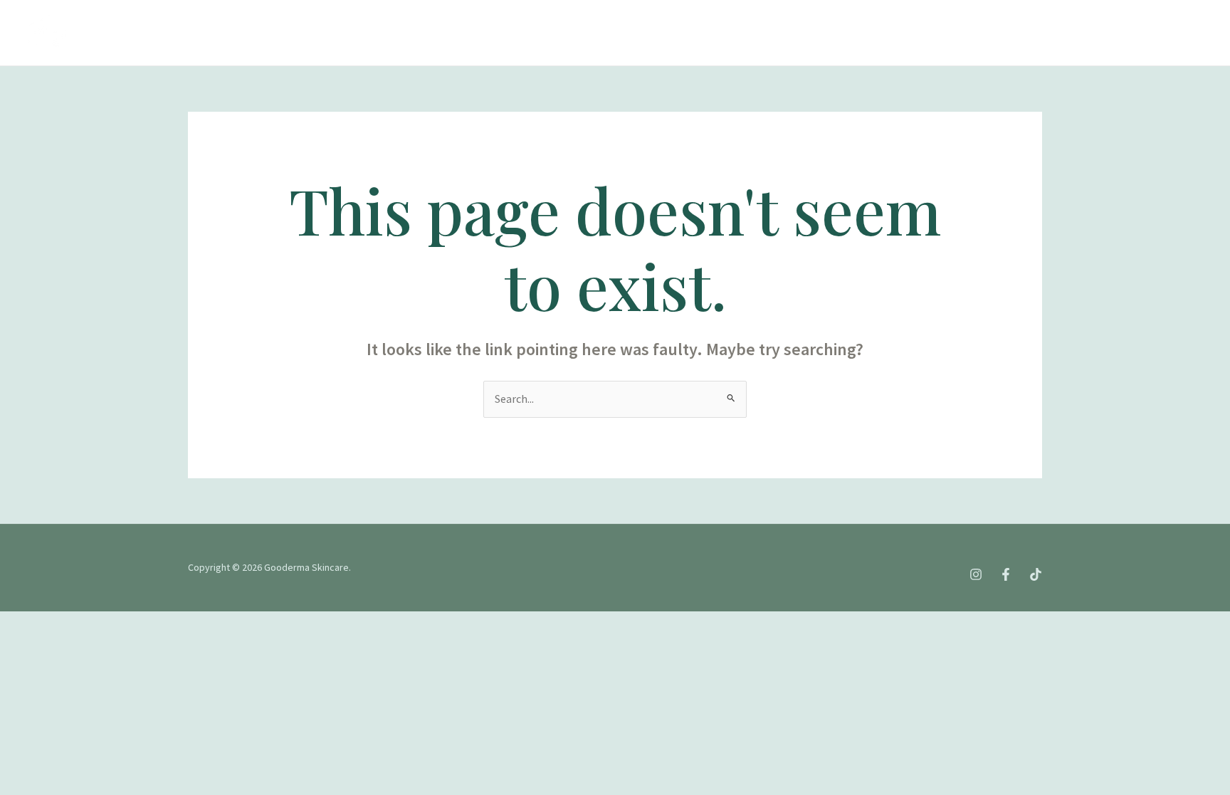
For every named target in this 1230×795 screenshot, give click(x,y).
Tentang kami (200, 32)
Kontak (507, 32)
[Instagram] (1009, 33)
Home (122, 32)
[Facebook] (1041, 33)
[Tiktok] (1072, 33)
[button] (393, 33)
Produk (369, 32)
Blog (444, 32)
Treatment (291, 32)
